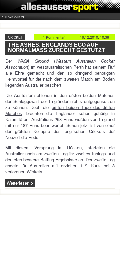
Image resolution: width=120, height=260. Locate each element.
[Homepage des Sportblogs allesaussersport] (60, 6)
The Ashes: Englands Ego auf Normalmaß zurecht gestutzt (56, 47)
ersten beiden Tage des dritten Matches (60, 110)
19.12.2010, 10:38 (94, 37)
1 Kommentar (54, 37)
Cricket (15, 37)
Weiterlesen (18, 183)
